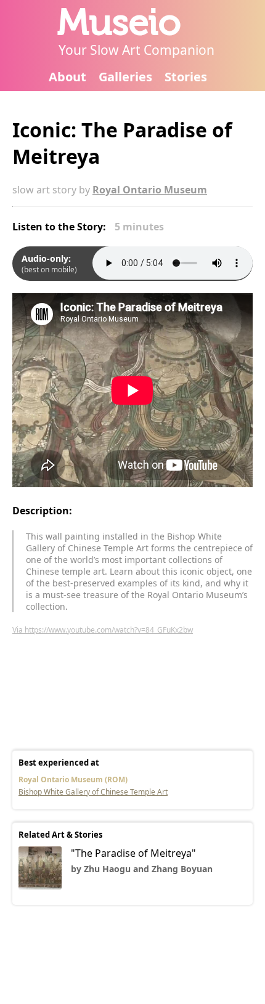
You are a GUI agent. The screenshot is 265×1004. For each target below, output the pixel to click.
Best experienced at (58, 762)
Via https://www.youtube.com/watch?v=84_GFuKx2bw (102, 630)
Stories (186, 76)
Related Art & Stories (60, 834)
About (67, 76)
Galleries (125, 76)
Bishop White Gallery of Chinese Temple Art (93, 792)
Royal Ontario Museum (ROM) (73, 779)
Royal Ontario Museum (149, 189)
